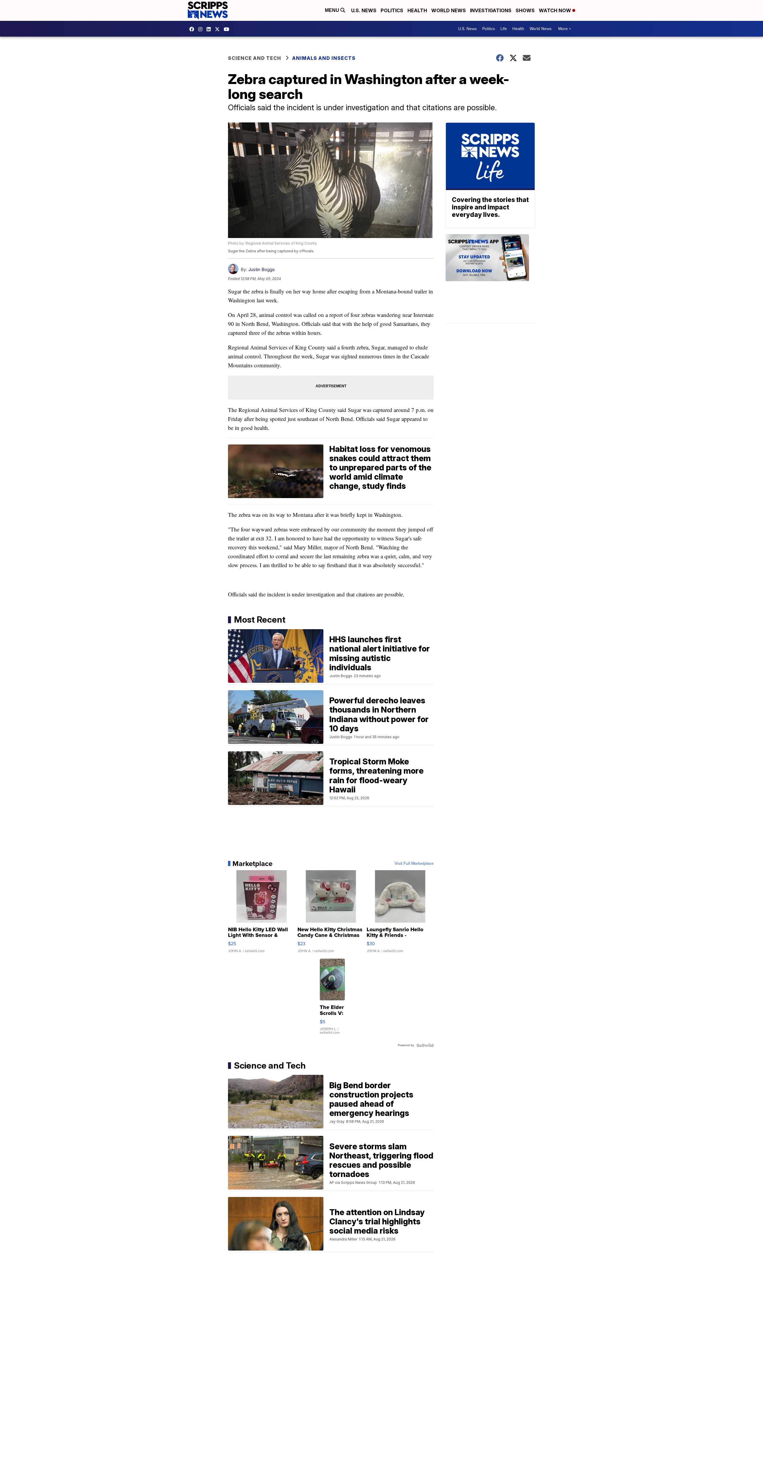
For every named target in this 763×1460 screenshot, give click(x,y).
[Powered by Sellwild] (425, 1045)
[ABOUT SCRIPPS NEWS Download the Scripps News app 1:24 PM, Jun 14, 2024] (490, 278)
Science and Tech (254, 58)
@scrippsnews (228, 29)
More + (564, 29)
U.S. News (363, 10)
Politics (392, 10)
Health (417, 10)
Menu (332, 10)
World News (448, 10)
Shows (525, 10)
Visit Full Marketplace (414, 864)
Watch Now (555, 10)
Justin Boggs (261, 269)
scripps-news (210, 29)
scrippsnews (193, 29)
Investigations (490, 10)
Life (503, 29)
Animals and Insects (324, 58)
